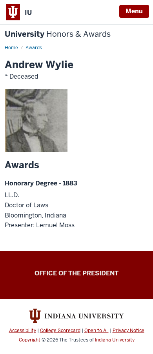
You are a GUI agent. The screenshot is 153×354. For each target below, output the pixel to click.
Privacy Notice (128, 330)
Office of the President (76, 273)
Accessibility (22, 330)
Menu (134, 11)
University (58, 34)
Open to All (96, 330)
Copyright (29, 340)
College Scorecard (60, 330)
